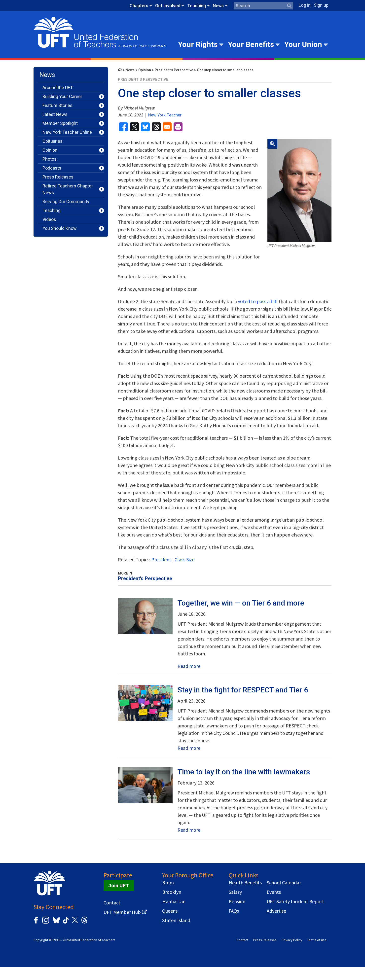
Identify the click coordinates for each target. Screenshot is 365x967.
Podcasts (51, 168)
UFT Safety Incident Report (295, 901)
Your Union (303, 44)
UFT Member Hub (122, 912)
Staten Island (176, 920)
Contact (112, 902)
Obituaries (52, 141)
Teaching (196, 5)
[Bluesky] (56, 924)
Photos (49, 159)
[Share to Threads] (156, 126)
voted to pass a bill (258, 301)
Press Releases (57, 176)
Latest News (55, 114)
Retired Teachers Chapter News (67, 189)
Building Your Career (62, 96)
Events (274, 892)
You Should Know (59, 228)
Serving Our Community (65, 201)
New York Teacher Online (67, 132)
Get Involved (167, 5)
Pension (237, 901)
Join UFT (119, 885)
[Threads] (84, 923)
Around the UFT (57, 87)
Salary (235, 892)
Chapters (139, 5)
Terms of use (317, 940)
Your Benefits (251, 44)
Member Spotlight (60, 123)
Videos (49, 219)
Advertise (276, 911)
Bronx (168, 882)
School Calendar (284, 882)
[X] (74, 923)
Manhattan (173, 901)
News (218, 5)
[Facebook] (36, 923)
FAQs (234, 911)
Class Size (184, 559)
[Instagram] (45, 923)
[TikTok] (65, 923)
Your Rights (198, 44)
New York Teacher (164, 115)
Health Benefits (245, 882)
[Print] (178, 126)
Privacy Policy (292, 940)
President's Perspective (174, 70)
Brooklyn (171, 892)
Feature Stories (57, 105)
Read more (189, 666)
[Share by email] (167, 126)
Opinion (49, 150)
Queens (170, 911)
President (161, 559)
